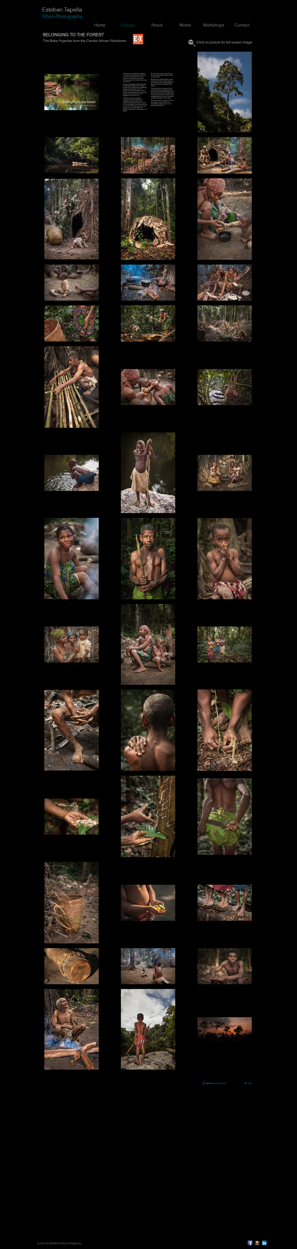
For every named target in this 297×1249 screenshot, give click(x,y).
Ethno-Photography (62, 16)
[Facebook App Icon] (250, 1243)
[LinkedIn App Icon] (264, 1243)
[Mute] (246, 1083)
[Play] (204, 1083)
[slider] (251, 1083)
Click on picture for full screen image (224, 42)
